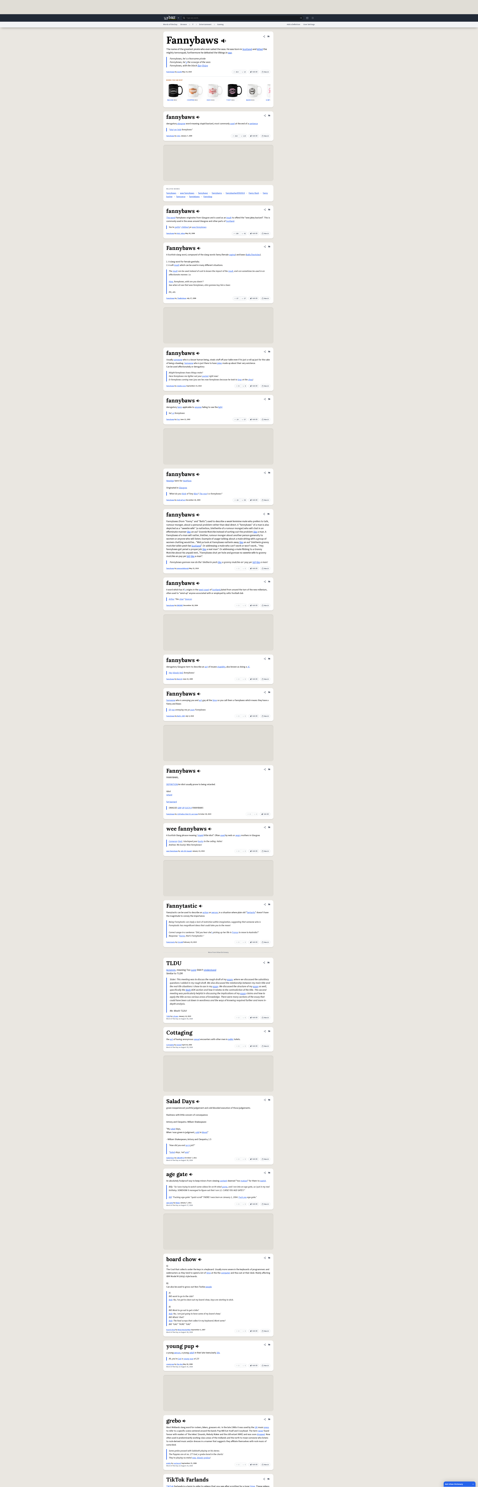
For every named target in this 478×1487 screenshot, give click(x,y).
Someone (188, 363)
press (266, 1427)
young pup (170, 1364)
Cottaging (170, 1045)
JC (248, 666)
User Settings (309, 24)
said (187, 1152)
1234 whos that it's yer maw (187, 814)
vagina (232, 254)
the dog (180, 1364)
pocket (205, 376)
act (206, 666)
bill (188, 556)
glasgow (181, 123)
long (240, 379)
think (184, 493)
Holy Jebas (181, 233)
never (260, 1430)
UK (256, 1427)
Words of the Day (170, 24)
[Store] (307, 18)
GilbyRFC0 (180, 1158)
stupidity (221, 666)
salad (172, 1128)
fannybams (217, 193)
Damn (182, 935)
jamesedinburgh (183, 568)
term (179, 407)
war (230, 52)
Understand (210, 970)
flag (200, 65)
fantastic (251, 912)
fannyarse (180, 196)
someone (178, 359)
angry (238, 835)
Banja (178, 1203)
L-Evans (175, 1016)
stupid (200, 835)
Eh (170, 709)
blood (204, 1132)
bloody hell (178, 672)
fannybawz (203, 193)
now (194, 1457)
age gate (169, 1203)
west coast (204, 589)
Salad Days (170, 1158)
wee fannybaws (187, 193)
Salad (172, 1152)
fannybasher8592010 (235, 193)
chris (178, 136)
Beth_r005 (181, 716)
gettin (177, 227)
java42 (179, 72)
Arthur (171, 599)
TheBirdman (181, 298)
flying (205, 65)
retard (169, 794)
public (230, 1039)
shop (250, 379)
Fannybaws (170, 72)
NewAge (170, 480)
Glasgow (183, 487)
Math (188, 990)
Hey (170, 672)
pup (191, 1358)
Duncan (188, 599)
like (189, 532)
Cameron (173, 841)
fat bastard (171, 801)
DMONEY (180, 605)
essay (230, 979)
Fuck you (243, 1197)
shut (172, 129)
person (214, 912)
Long (193, 970)
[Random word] (300, 17)
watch (263, 1180)
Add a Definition (293, 24)
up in (187, 1145)
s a (173, 413)
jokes (219, 363)
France (235, 932)
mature (244, 1180)
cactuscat (177, 1463)
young (186, 1358)
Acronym (171, 970)
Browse (183, 24)
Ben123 (179, 679)
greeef (179, 1045)
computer (225, 1272)
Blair (196, 493)
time (214, 700)
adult (191, 1352)
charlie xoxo (181, 386)
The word (170, 217)
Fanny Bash (254, 193)
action (206, 912)
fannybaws (170, 136)
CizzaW (180, 942)
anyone (198, 407)
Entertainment (205, 24)
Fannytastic (170, 942)
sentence (253, 123)
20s (218, 1352)
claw (181, 599)
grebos (207, 1457)
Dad (180, 841)
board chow (170, 1330)
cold (197, 1132)
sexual (197, 1039)
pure (192, 709)
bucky (200, 841)
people (209, 1286)
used (232, 123)
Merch (266, 72)
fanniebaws (194, 196)
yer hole (177, 129)
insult (229, 217)
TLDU (168, 1016)
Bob (170, 1299)
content (223, 1180)
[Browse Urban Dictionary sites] (171, 18)
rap (173, 709)
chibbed (185, 227)
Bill (170, 1197)
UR (183, 807)
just (179, 1358)
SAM (179, 807)
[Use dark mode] (312, 18)
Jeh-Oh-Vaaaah (186, 851)
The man (203, 493)
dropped (261, 1434)
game (224, 1186)
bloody (200, 1457)
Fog (178, 419)
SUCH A (188, 807)
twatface (187, 480)
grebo (168, 1463)
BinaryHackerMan (184, 1330)
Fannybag (207, 196)
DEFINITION (172, 784)
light (220, 407)
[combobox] (242, 17)
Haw (171, 281)
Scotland (247, 49)
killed (260, 49)
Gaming (220, 24)
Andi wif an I (181, 500)
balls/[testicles (253, 254)
